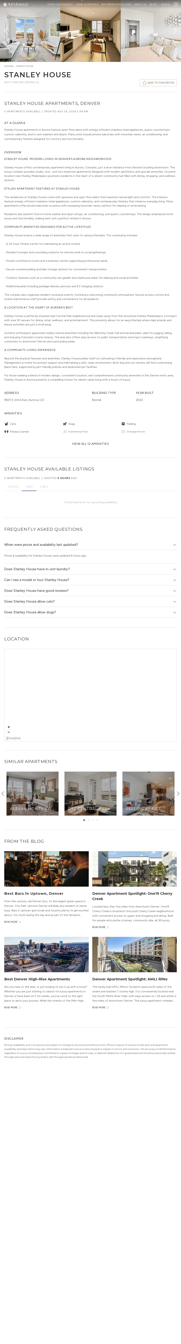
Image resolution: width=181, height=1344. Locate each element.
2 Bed (44, 486)
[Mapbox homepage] (13, 738)
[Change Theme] (5, 4)
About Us (140, 4)
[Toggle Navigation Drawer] (176, 4)
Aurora (8, 66)
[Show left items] (3, 793)
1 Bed (29, 486)
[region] (90, 695)
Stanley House (24, 66)
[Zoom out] (8, 732)
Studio (13, 486)
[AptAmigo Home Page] (17, 4)
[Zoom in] (8, 727)
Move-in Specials (87, 4)
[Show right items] (178, 793)
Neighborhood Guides (116, 4)
